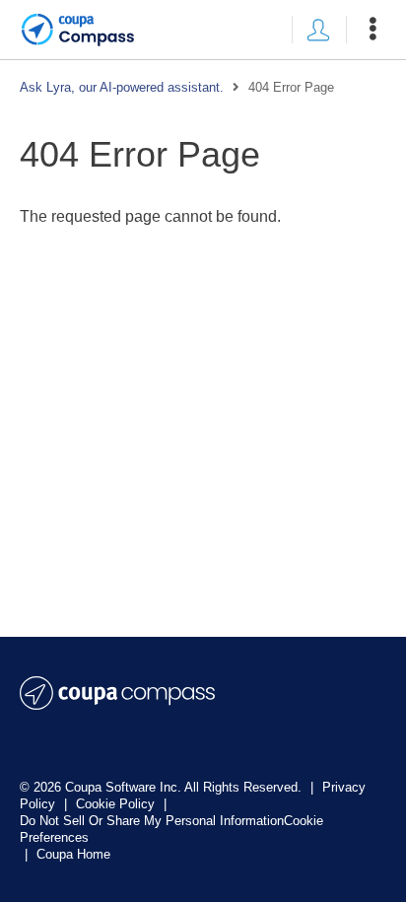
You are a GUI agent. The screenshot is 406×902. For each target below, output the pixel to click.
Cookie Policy (117, 804)
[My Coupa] (318, 29)
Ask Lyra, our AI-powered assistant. (122, 87)
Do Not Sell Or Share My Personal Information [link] (152, 820)
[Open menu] (372, 29)
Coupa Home (73, 854)
